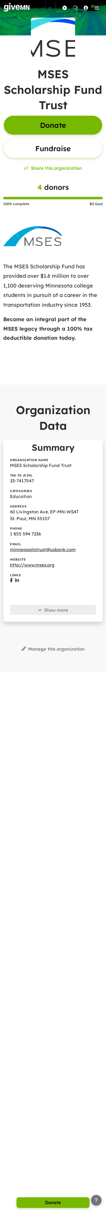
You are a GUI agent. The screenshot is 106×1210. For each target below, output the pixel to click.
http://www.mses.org (32, 565)
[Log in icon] (85, 7)
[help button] (96, 1200)
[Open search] (75, 7)
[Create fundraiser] (64, 7)
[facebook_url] (11, 580)
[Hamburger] (96, 7)
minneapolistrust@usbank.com (43, 549)
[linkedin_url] (17, 580)
